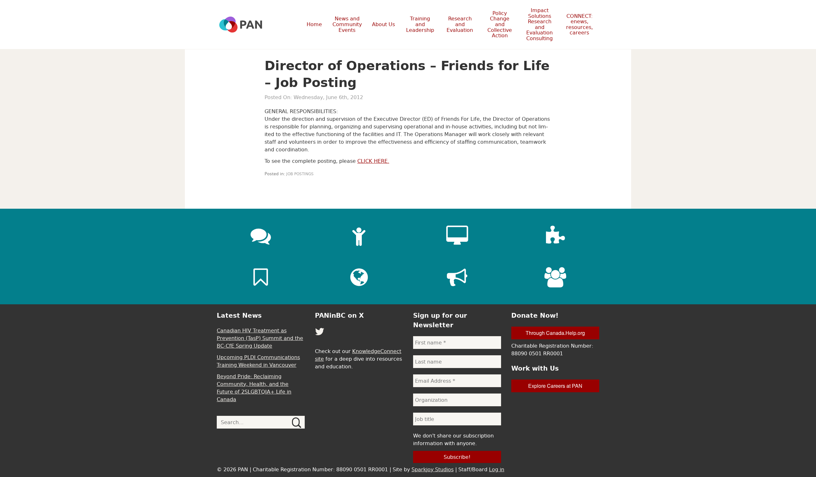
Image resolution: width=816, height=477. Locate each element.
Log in (496, 469)
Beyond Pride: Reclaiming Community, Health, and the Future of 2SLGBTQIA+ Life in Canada (254, 388)
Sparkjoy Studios (433, 469)
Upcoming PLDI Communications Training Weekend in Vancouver (258, 361)
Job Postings (300, 174)
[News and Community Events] (261, 235)
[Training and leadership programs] (359, 235)
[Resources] (261, 277)
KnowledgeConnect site (358, 355)
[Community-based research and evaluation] (555, 235)
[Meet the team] (555, 277)
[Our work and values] (359, 277)
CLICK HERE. (373, 160)
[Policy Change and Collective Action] (457, 277)
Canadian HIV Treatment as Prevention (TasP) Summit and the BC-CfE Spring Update (260, 338)
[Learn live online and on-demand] (457, 235)
